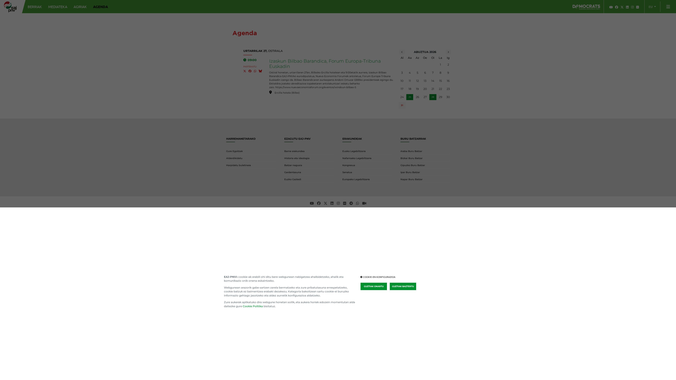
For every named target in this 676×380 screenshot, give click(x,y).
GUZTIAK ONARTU (374, 286)
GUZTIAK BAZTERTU (403, 286)
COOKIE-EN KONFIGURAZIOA (378, 277)
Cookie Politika (253, 306)
